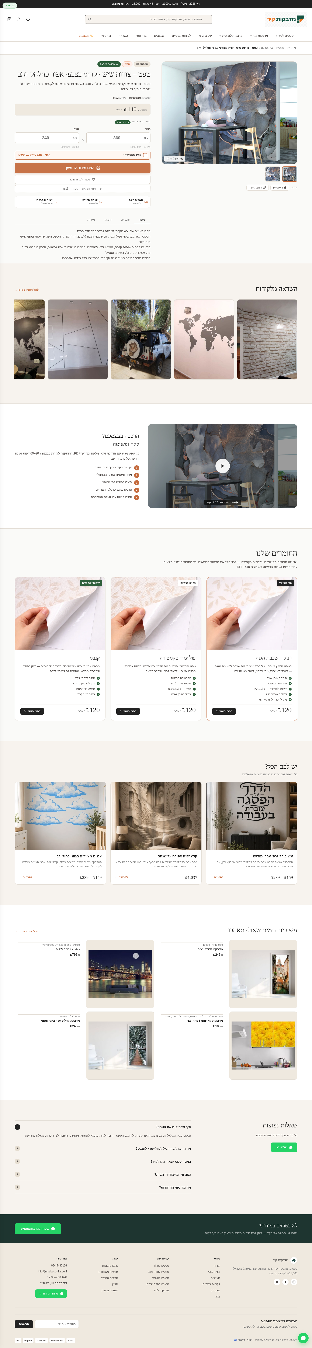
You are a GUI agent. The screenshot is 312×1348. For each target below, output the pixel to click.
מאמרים (215, 1290)
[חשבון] (18, 19)
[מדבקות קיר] (286, 19)
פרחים (167, 1016)
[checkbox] (82, 155)
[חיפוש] (90, 19)
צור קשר (106, 35)
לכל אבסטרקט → (26, 931)
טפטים (280, 47)
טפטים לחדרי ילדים (157, 1284)
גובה (76, 129)
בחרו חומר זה (224, 711)
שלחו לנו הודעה (48, 1293)
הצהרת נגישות (109, 1290)
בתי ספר (141, 35)
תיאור (142, 219)
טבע (220, 1016)
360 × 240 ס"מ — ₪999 (34, 155)
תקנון (115, 1284)
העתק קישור (255, 187)
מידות (91, 219)
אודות (217, 1265)
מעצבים (159, 35)
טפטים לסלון (48, 945)
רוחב (147, 129)
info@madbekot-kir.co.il (52, 1271)
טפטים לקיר (286, 35)
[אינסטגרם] (294, 1282)
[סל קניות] (9, 19)
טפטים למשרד (63, 945)
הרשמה (24, 1324)
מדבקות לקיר (161, 1290)
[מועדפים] (28, 19)
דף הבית (292, 47)
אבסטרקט (267, 47)
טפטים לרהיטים (180, 1016)
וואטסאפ (278, 187)
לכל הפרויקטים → (27, 289)
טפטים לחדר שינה (158, 1271)
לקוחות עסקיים (181, 35)
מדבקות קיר (260, 35)
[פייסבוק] (285, 1282)
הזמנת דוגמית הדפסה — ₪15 (80, 188)
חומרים (125, 219)
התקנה (108, 219)
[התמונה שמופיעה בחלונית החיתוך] (272, 174)
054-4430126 (59, 1265)
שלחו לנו (281, 1147)
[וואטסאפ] (277, 1282)
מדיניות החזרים (109, 1278)
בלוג (217, 1296)
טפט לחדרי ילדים (208, 1016)
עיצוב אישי (205, 35)
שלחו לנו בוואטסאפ (35, 1228)
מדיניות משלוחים (108, 1271)
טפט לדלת (217, 945)
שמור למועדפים (80, 179)
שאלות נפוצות (110, 1265)
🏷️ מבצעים (86, 35)
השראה (123, 35)
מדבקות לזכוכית (232, 35)
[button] (289, 174)
